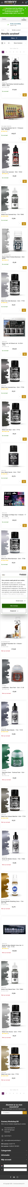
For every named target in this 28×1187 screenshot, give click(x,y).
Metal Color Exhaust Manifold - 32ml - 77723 (13, 816)
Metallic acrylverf (16, 30)
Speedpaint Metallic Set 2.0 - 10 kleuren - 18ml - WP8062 (12, 128)
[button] (23, 2)
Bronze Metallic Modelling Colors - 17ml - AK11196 (12, 902)
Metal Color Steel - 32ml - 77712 (11, 430)
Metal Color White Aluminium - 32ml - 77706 (13, 558)
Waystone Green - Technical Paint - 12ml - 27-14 (13, 773)
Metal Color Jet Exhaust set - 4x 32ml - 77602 (12, 344)
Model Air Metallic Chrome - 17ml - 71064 (13, 859)
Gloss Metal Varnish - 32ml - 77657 (11, 472)
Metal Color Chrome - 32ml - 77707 (11, 1032)
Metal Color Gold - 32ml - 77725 (10, 1074)
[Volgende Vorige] (24, 1093)
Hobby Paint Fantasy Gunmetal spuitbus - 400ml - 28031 (13, 84)
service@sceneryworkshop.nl (12, 1140)
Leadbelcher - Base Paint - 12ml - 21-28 (13, 687)
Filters (13, 38)
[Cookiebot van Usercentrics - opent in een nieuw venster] (19, 575)
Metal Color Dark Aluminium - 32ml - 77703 (13, 301)
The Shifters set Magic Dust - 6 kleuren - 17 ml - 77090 (14, 515)
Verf (8, 30)
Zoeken (24, 20)
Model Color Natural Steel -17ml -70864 (12, 989)
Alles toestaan (14, 605)
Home (2, 30)
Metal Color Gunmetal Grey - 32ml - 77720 (12, 387)
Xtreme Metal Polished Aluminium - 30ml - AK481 (13, 257)
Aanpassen (13, 611)
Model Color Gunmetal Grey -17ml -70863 (12, 214)
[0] (26, 2)
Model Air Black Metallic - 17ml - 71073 (12, 730)
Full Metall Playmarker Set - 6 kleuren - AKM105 (11, 644)
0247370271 (7, 1136)
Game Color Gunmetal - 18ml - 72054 (12, 172)
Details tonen (19, 600)
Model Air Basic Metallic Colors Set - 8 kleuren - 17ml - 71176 (12, 946)
